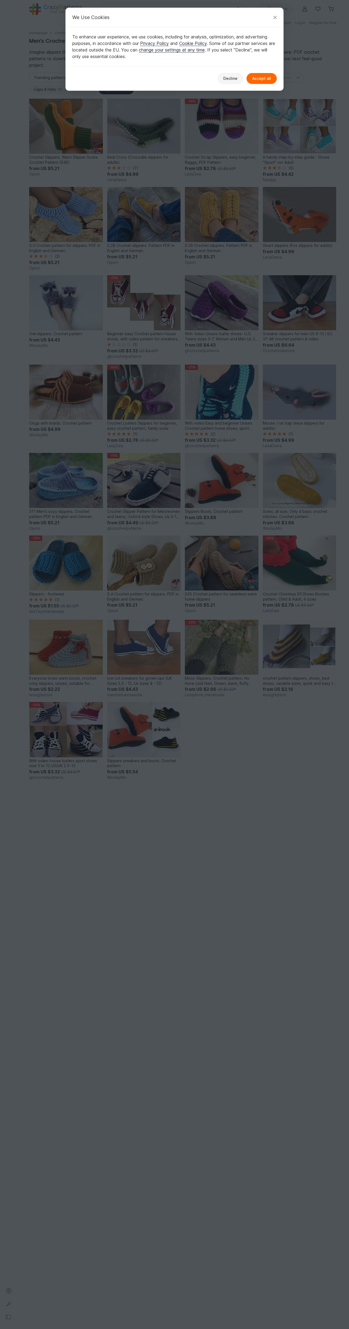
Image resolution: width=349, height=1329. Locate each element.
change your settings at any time (172, 50)
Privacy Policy (154, 43)
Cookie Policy (193, 43)
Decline (230, 78)
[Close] (275, 17)
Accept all (261, 78)
